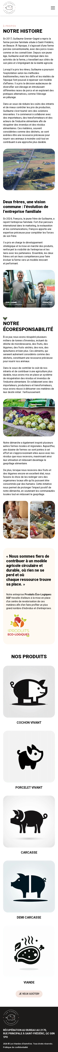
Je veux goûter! (29, 993)
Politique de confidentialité (15, 1047)
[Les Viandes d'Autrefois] (9, 8)
